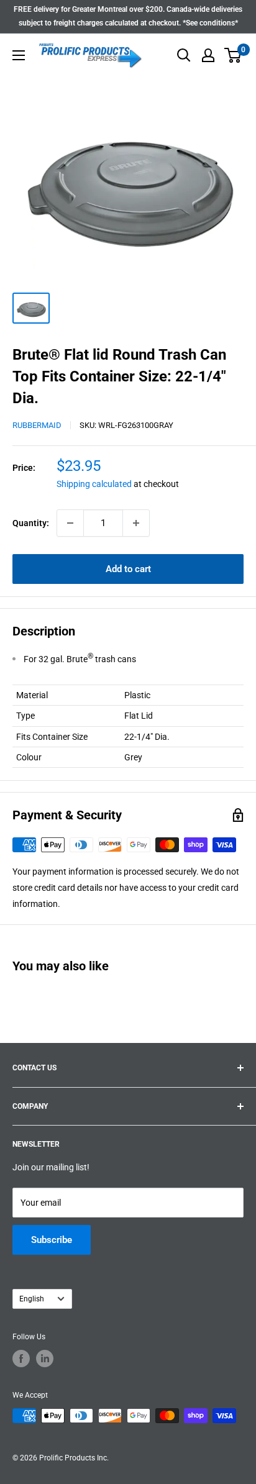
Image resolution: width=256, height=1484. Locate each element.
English (31, 1299)
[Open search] (184, 55)
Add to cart (128, 569)
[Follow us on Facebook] (21, 1358)
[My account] (208, 55)
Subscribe (51, 1239)
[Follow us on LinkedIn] (44, 1358)
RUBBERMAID (37, 425)
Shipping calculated (94, 484)
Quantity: (30, 523)
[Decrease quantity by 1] (70, 523)
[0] (233, 55)
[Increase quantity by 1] (136, 523)
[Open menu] (18, 55)
